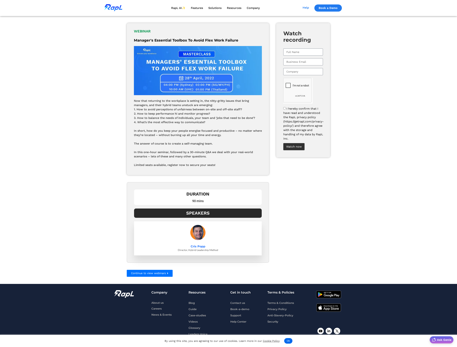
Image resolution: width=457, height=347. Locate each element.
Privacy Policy (277, 309)
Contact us (237, 303)
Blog (192, 303)
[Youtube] (320, 331)
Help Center (238, 321)
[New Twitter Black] (337, 331)
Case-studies (197, 315)
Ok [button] (288, 340)
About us (157, 302)
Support (235, 315)
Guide (193, 309)
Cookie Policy (271, 341)
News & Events (161, 314)
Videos (193, 321)
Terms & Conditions (280, 303)
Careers (156, 308)
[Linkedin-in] (329, 331)
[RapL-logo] (124, 294)
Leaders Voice (198, 334)
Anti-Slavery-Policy (280, 315)
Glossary (194, 328)
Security (272, 321)
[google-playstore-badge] (328, 294)
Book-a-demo (239, 309)
